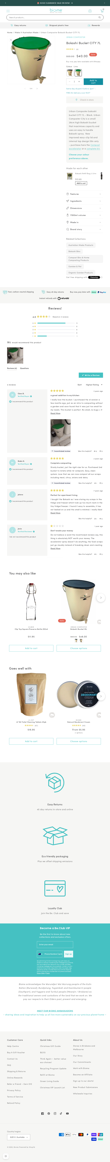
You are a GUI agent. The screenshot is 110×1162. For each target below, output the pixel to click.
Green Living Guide (49, 1081)
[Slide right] (37, 89)
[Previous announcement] (5, 3)
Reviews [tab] (12, 368)
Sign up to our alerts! (83, 1080)
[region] (15, 355)
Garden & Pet (75, 266)
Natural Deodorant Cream (78, 722)
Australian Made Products (81, 245)
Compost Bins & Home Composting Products (79, 258)
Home (10, 32)
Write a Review (93, 376)
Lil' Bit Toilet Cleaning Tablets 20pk (31, 722)
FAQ (9, 1065)
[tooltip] (61, 451)
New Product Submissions (85, 1087)
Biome (16, 1147)
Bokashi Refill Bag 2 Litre (85, 173)
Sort (80, 384)
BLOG (43, 1052)
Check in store (87, 99)
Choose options (78, 648)
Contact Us (12, 1058)
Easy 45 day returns (55, 291)
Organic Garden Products (81, 272)
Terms (48, 973)
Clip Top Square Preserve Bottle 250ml (31, 629)
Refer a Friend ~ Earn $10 (19, 1084)
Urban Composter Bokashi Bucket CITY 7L (60, 32)
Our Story (77, 1055)
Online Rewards (15, 1077)
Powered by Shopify (27, 1147)
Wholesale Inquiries (82, 1093)
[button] (8, 11)
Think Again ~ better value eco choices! (53, 1060)
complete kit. (93, 148)
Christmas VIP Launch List (52, 1087)
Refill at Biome (47, 1074)
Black (70, 72)
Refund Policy (13, 1103)
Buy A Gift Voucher (16, 1052)
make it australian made (26, 32)
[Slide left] (25, 89)
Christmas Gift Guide (50, 1046)
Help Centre (13, 1046)
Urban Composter (75, 37)
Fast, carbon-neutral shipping (21, 291)
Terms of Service (15, 1096)
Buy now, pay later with (80, 292)
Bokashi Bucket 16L (78, 629)
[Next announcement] (104, 3)
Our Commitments (82, 1062)
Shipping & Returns (16, 1071)
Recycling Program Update (53, 1068)
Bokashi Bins (74, 251)
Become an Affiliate (82, 1074)
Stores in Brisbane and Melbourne (84, 1047)
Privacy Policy (41, 973)
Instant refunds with (48, 298)
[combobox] (40, 954)
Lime (78, 72)
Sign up (68, 954)
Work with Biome (81, 1068)
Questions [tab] (24, 368)
